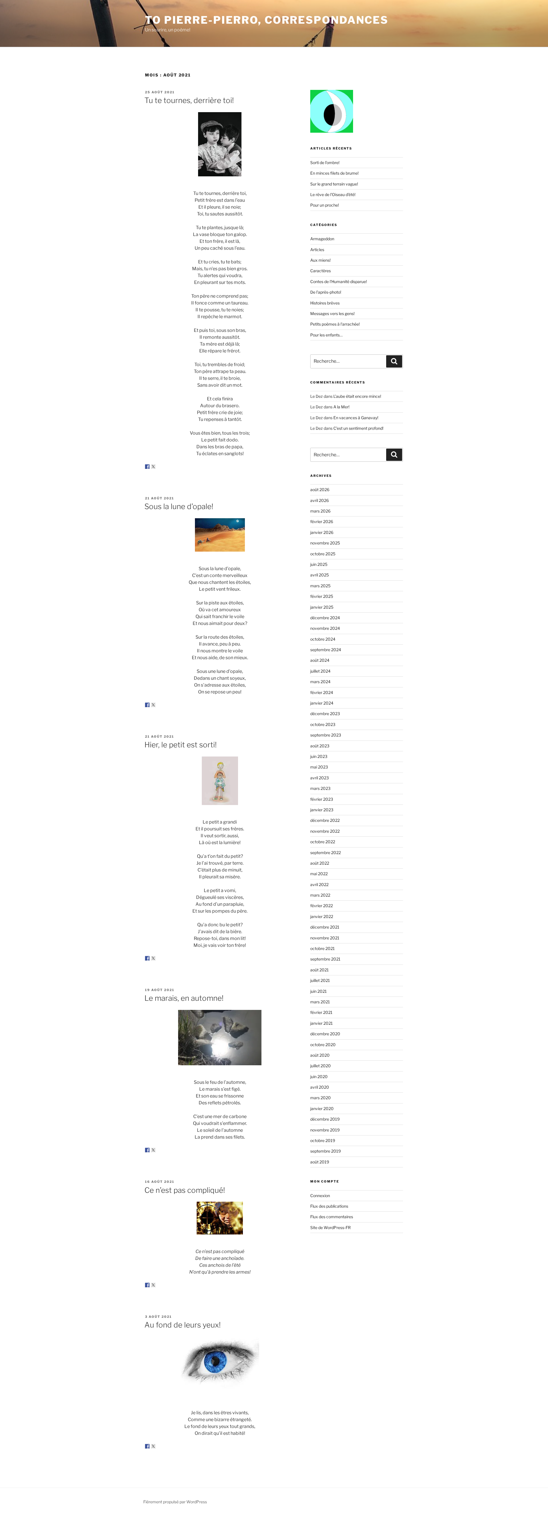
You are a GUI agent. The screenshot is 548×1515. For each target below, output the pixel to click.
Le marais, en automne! (183, 998)
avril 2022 (319, 884)
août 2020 (320, 1055)
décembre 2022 (325, 820)
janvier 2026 (321, 532)
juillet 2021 (320, 980)
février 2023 (321, 799)
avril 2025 (319, 574)
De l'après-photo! (325, 292)
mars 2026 (320, 511)
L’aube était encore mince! (357, 396)
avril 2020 (319, 1087)
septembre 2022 (325, 852)
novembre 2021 (324, 937)
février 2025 (321, 596)
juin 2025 (318, 564)
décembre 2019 (325, 1119)
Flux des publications (329, 1206)
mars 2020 (320, 1097)
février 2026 (321, 521)
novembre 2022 (325, 831)
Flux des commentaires (331, 1216)
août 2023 (319, 745)
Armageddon (322, 238)
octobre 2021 (322, 948)
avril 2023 (319, 777)
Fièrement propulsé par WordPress (175, 1501)
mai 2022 (319, 873)
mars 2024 (320, 681)
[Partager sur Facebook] (147, 466)
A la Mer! (341, 406)
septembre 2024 (325, 649)
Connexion (320, 1195)
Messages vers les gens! (332, 313)
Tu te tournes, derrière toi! (189, 100)
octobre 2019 (322, 1140)
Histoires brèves (325, 302)
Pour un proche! (324, 205)
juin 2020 (319, 1076)
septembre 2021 (325, 959)
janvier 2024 (321, 703)
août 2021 (319, 969)
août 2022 (319, 863)
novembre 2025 (325, 542)
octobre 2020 (323, 1044)
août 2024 (319, 660)
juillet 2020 (320, 1065)
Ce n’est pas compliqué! (184, 1190)
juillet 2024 (320, 671)
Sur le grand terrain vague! (334, 183)
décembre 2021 (324, 927)
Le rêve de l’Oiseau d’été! (332, 194)
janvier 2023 (321, 809)
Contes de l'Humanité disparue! (338, 281)
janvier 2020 (322, 1108)
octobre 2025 (322, 553)
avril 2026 (319, 500)
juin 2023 (318, 756)
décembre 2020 (325, 1033)
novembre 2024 (325, 628)
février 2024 (321, 692)
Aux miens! (320, 260)
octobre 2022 (322, 841)
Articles (317, 249)
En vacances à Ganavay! (355, 417)
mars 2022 (320, 895)
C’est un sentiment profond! (358, 428)
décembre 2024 (325, 617)
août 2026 (319, 489)
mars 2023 (320, 788)
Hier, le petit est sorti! (180, 744)
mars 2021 (320, 1001)
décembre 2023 (325, 713)
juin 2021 (318, 991)
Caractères (320, 270)
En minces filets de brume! (334, 173)
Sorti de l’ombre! (324, 162)
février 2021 (321, 1012)
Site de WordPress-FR (330, 1227)
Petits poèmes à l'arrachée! (335, 324)
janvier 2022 (321, 916)
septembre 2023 (325, 735)
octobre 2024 (322, 639)
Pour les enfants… (326, 334)
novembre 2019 (325, 1129)
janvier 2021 (321, 1023)
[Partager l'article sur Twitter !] (153, 466)
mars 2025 (320, 585)
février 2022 (321, 905)
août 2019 (319, 1161)
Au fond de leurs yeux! (182, 1324)
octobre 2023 (322, 724)
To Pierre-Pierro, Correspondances (266, 20)
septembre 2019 (325, 1151)
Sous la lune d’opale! (178, 506)
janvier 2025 (321, 607)
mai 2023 (319, 766)
